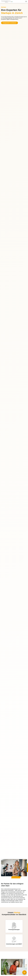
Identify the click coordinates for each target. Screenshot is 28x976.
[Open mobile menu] (26, 1)
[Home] (7, 1)
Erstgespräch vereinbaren (9, 22)
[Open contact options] (24, 972)
